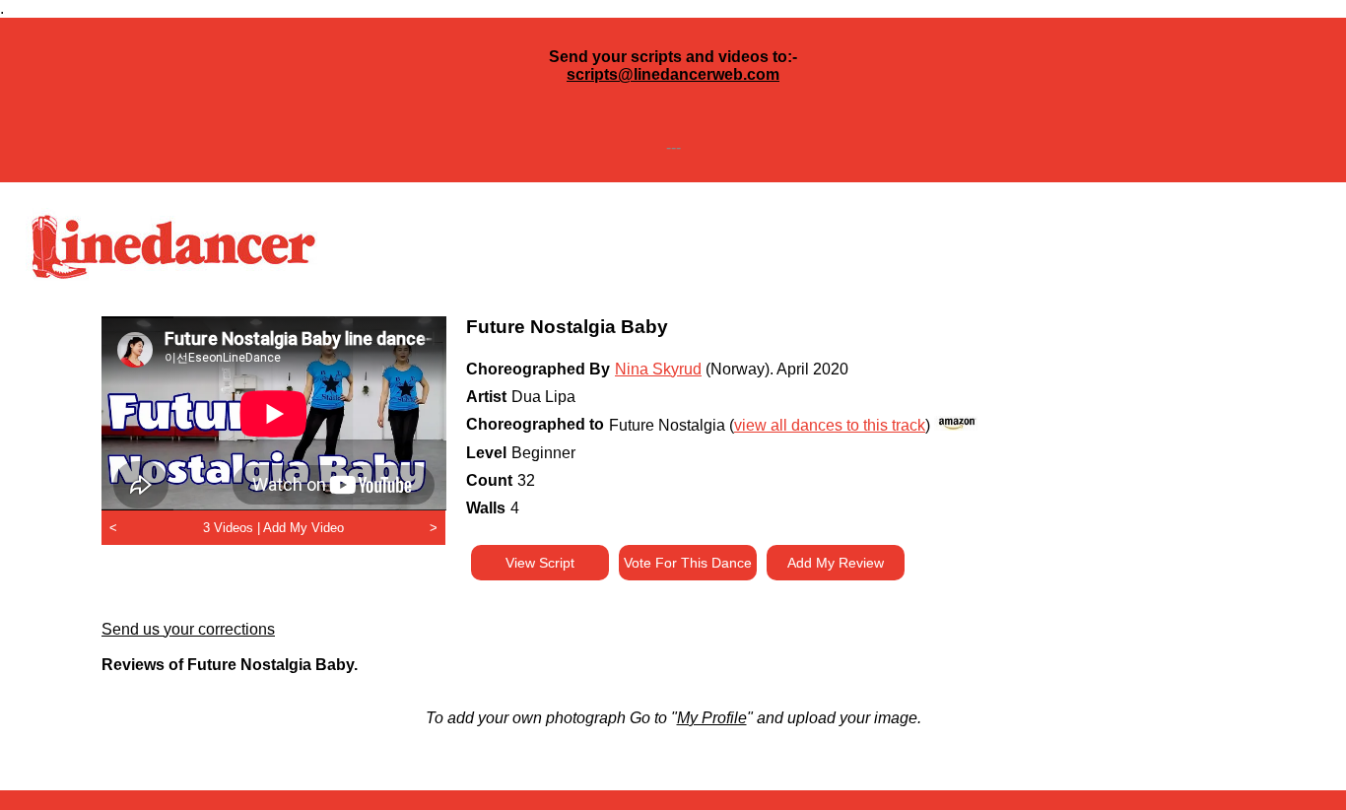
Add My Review (835, 563)
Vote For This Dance (688, 563)
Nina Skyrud (658, 369)
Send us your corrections (188, 629)
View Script (539, 563)
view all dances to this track (829, 425)
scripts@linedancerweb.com (673, 74)
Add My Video (303, 527)
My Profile (712, 717)
